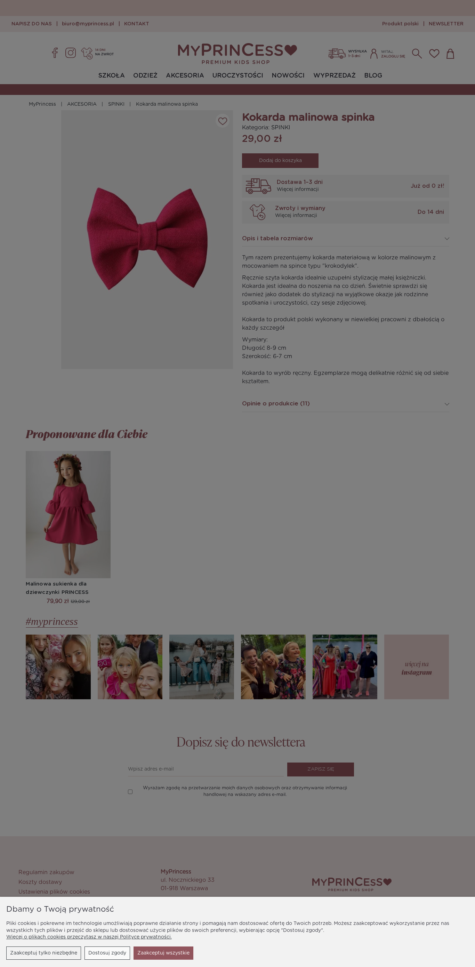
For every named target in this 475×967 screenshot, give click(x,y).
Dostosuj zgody (107, 953)
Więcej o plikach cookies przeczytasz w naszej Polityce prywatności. (89, 937)
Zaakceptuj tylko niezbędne (43, 953)
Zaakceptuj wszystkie (163, 953)
